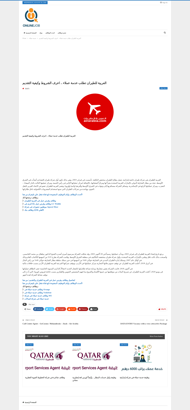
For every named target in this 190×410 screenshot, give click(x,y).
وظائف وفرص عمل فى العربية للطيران (40, 201)
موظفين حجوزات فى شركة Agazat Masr (41, 207)
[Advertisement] (95, 61)
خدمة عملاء (163, 88)
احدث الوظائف (50, 33)
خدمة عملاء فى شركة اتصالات (36, 299)
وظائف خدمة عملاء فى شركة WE (38, 296)
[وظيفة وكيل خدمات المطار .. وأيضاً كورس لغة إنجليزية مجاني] (95, 359)
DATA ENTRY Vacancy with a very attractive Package (144, 324)
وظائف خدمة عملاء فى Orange (37, 289)
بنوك (40, 33)
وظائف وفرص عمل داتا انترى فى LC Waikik (42, 204)
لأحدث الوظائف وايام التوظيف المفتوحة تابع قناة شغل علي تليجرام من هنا (52, 194)
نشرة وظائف (62, 33)
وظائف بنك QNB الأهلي (34, 210)
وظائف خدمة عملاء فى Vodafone (37, 293)
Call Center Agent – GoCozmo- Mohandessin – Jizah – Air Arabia (50, 324)
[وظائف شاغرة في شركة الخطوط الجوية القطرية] (47, 359)
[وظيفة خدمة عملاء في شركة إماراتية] (142, 359)
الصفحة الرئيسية (31, 33)
